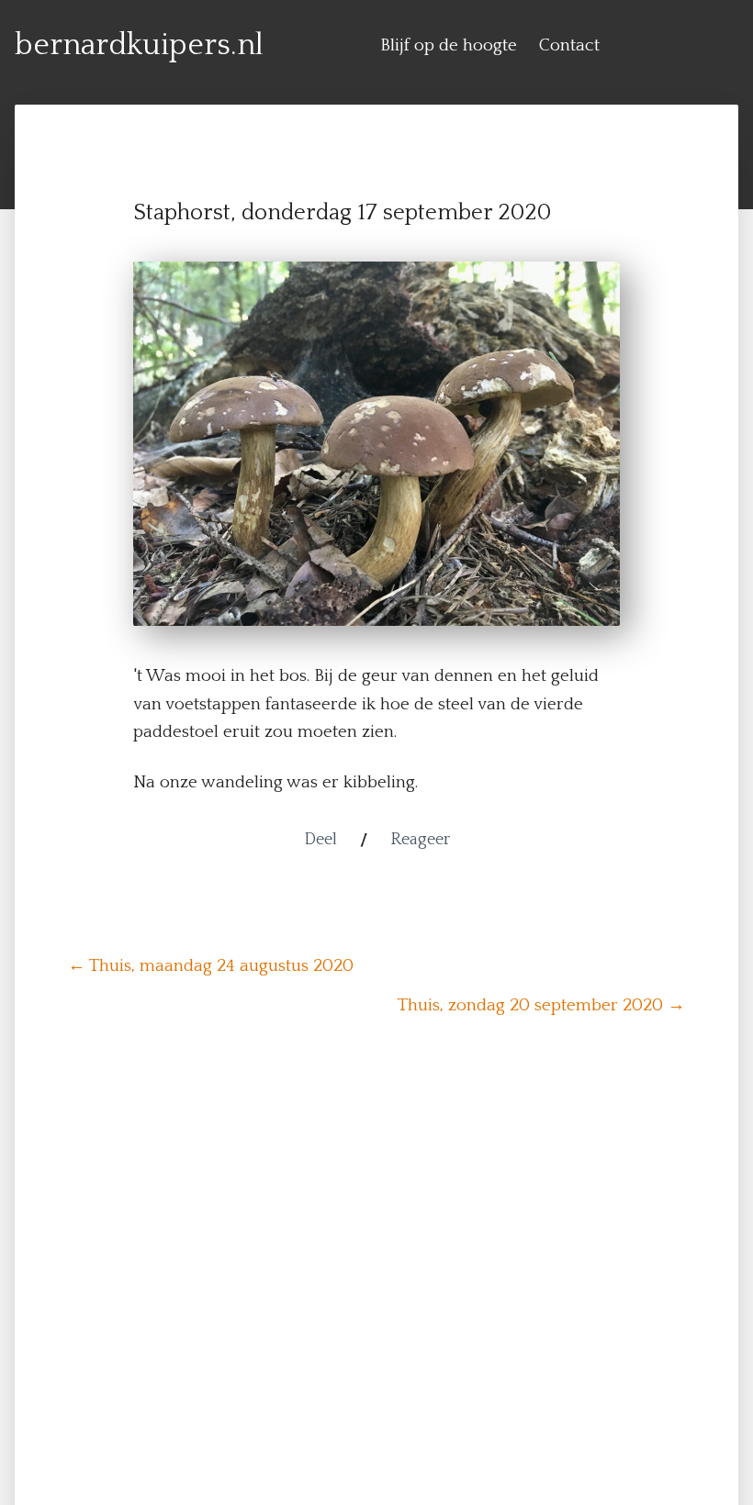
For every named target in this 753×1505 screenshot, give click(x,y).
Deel (320, 840)
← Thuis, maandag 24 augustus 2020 (211, 965)
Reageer (420, 840)
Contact (569, 45)
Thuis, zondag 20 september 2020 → (541, 1005)
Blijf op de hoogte (448, 45)
